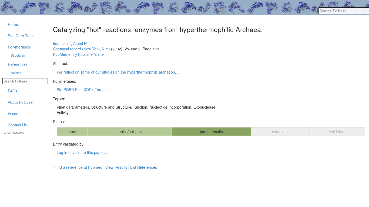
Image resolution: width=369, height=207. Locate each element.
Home (13, 24)
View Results (116, 167)
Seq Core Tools (21, 35)
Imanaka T (62, 43)
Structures (18, 55)
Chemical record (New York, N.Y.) (81, 48)
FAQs (12, 91)
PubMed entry (65, 54)
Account (15, 113)
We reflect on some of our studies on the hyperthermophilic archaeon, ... (118, 72)
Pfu (59, 89)
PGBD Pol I (73, 89)
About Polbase (20, 102)
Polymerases (19, 47)
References (18, 64)
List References (143, 167)
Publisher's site (91, 54)
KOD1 (89, 89)
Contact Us (17, 124)
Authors (16, 72)
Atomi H (80, 43)
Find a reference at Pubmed (78, 167)
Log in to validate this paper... (82, 152)
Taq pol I (102, 89)
